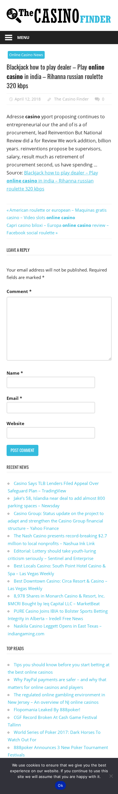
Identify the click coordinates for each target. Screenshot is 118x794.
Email (14, 398)
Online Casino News (26, 54)
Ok (60, 785)
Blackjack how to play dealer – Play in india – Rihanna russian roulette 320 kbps (52, 181)
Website (15, 423)
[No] (111, 776)
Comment (19, 291)
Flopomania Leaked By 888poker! (47, 709)
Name (15, 373)
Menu (23, 37)
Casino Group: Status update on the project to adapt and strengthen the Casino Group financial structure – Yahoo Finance (56, 520)
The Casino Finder (71, 99)
